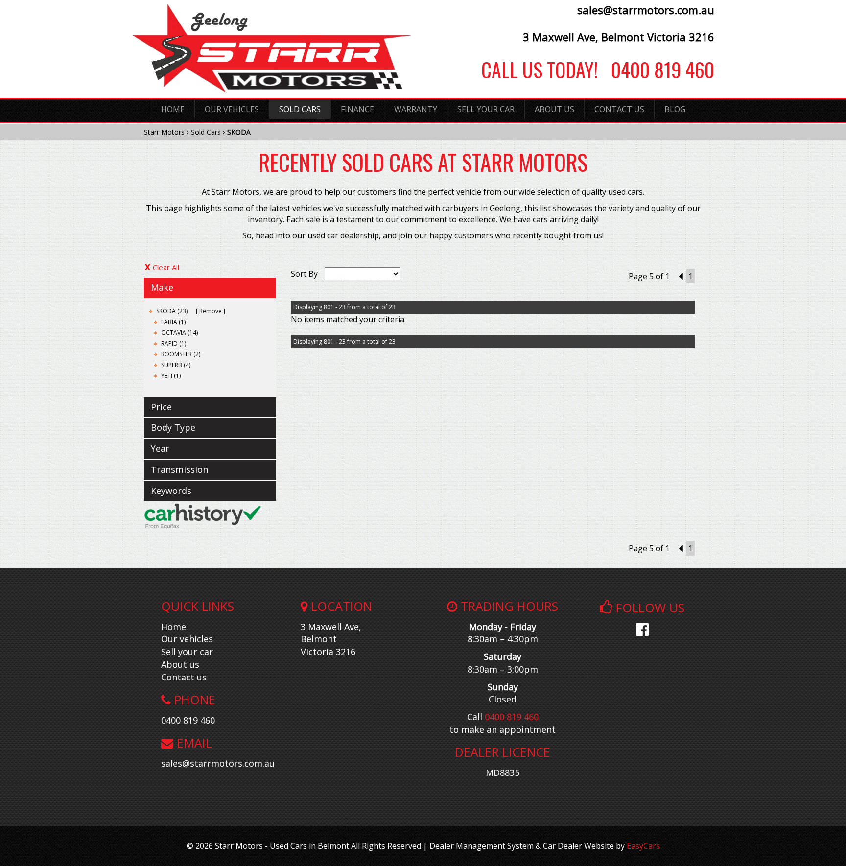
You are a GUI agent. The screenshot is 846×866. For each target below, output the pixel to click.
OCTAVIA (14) (179, 332)
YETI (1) (171, 376)
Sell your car (187, 651)
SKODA (239, 132)
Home (173, 109)
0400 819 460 (656, 69)
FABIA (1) (173, 322)
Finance (357, 109)
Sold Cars (300, 109)
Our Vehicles (232, 109)
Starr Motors (164, 132)
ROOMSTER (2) (180, 354)
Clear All (166, 267)
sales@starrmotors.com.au (645, 9)
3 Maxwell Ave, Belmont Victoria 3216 (618, 36)
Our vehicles (187, 639)
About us (180, 664)
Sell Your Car (486, 109)
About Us (554, 109)
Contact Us (619, 109)
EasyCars (643, 846)
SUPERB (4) (175, 365)
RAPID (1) (173, 343)
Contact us (184, 677)
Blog (674, 109)
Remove (210, 311)
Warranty (415, 109)
